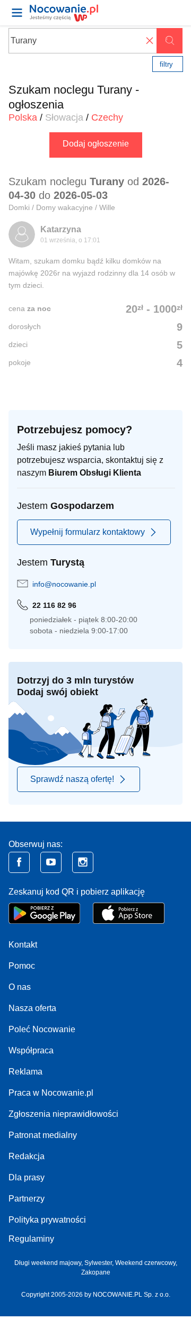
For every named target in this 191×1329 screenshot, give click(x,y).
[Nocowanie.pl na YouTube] (51, 862)
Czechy (107, 117)
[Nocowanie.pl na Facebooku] (19, 862)
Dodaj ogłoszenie (96, 143)
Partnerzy (26, 1198)
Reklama (25, 1071)
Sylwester (98, 1263)
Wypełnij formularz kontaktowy (87, 531)
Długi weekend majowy (47, 1263)
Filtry (166, 64)
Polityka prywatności (47, 1219)
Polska (22, 117)
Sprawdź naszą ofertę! (72, 779)
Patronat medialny (42, 1135)
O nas (19, 986)
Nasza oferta (32, 1008)
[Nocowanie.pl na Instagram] (82, 862)
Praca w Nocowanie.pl (50, 1092)
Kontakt (22, 944)
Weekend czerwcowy (145, 1263)
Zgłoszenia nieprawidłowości (63, 1113)
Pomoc (21, 965)
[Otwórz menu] (17, 12)
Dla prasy (26, 1177)
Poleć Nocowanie (41, 1029)
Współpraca (31, 1050)
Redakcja (26, 1156)
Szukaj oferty (170, 40)
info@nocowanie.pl (64, 584)
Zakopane (95, 1272)
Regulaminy (31, 1238)
